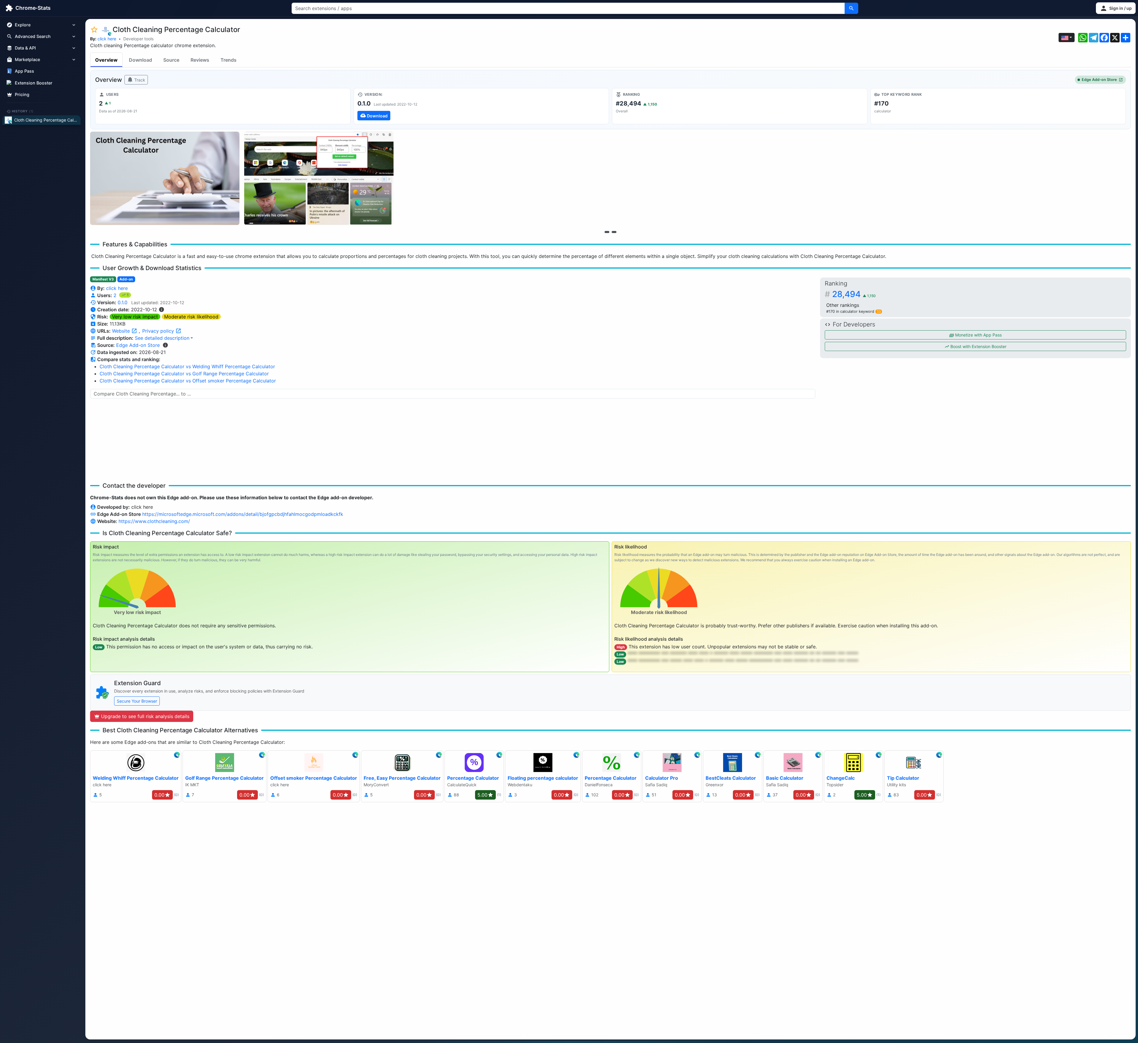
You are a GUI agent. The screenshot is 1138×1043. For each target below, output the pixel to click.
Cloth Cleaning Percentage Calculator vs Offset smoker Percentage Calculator (188, 381)
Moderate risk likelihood (191, 317)
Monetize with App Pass (978, 334)
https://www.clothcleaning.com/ (154, 521)
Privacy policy (158, 331)
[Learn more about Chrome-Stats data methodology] (165, 345)
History (23, 111)
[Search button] (851, 8)
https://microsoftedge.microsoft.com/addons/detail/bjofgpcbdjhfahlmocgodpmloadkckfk (242, 514)
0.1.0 (122, 302)
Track (139, 79)
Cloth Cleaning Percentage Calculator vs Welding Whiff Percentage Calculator (187, 366)
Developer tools (138, 38)
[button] (1116, 8)
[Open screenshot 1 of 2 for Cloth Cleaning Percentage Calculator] (164, 178)
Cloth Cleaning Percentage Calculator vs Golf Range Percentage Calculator (184, 374)
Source (171, 60)
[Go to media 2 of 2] (614, 231)
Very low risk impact (135, 317)
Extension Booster (33, 82)
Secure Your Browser (137, 701)
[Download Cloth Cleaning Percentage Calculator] (481, 106)
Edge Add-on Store (1099, 79)
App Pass (24, 71)
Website (121, 331)
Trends (228, 60)
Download (140, 60)
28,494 (854, 294)
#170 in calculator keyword (853, 311)
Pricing (22, 94)
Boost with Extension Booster (977, 346)
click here (107, 38)
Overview (106, 60)
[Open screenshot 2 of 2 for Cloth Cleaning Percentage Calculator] (319, 178)
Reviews (200, 60)
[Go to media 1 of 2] (606, 231)
